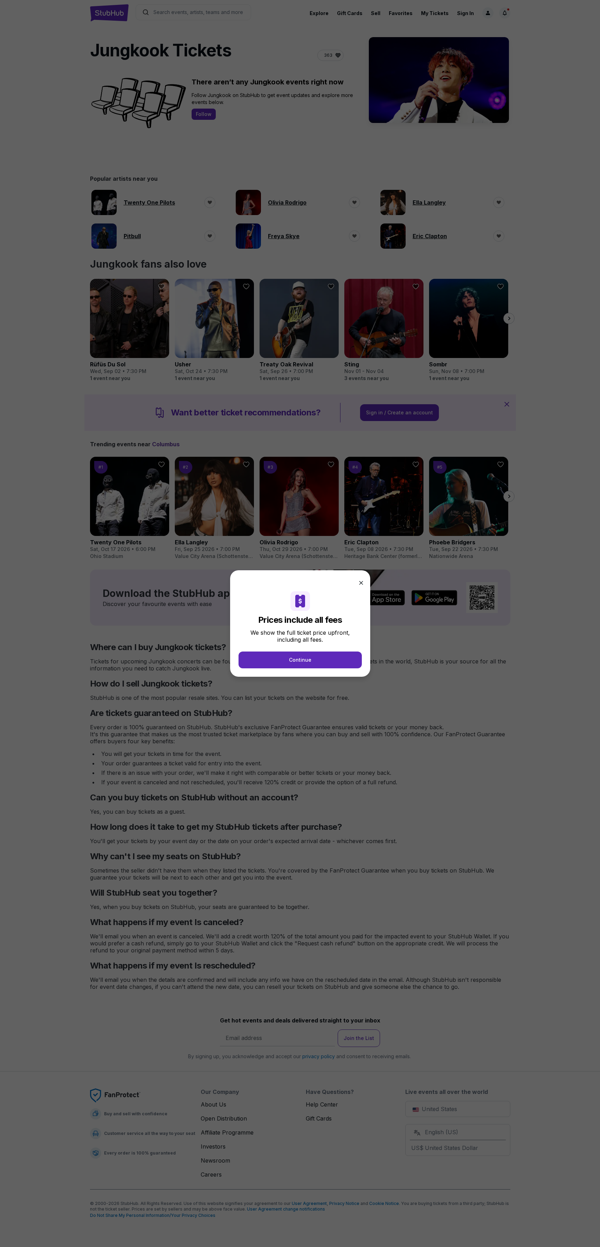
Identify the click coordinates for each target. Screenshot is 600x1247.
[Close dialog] (361, 582)
